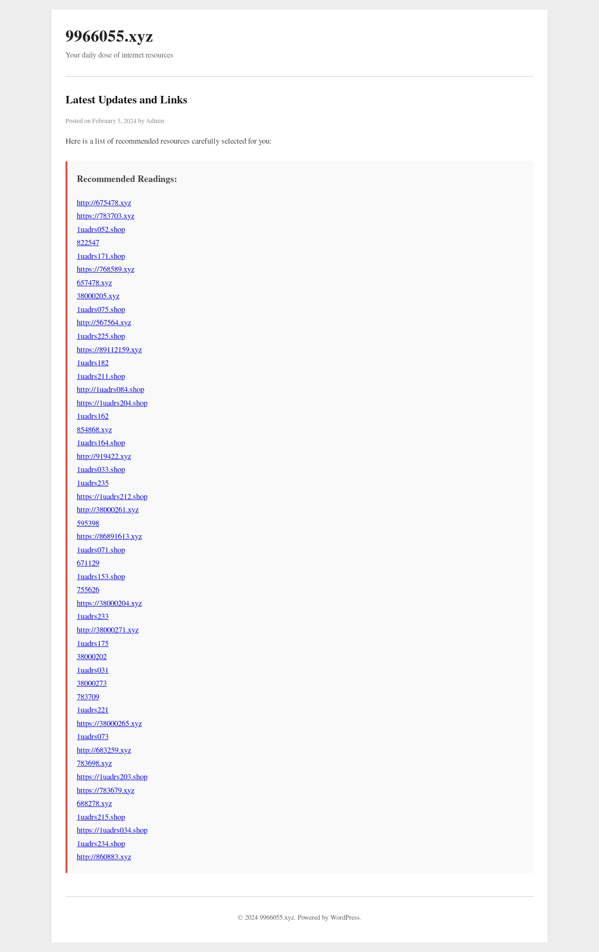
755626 (88, 589)
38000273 (92, 682)
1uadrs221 (93, 709)
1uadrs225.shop (101, 335)
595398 (88, 522)
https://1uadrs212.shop (112, 496)
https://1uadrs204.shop (112, 402)
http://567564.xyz (104, 322)
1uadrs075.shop (101, 309)
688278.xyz (94, 803)
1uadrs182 (93, 362)
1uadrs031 (93, 669)
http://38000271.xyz (108, 629)
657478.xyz (94, 282)
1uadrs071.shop (101, 549)
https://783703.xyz (105, 215)
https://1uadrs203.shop (112, 776)
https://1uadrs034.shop (112, 829)
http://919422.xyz (104, 456)
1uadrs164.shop (101, 442)
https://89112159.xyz (109, 349)
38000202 (92, 656)
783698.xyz (94, 762)
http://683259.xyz (104, 749)
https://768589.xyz (105, 268)
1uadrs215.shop (101, 816)
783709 (88, 696)
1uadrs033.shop (101, 469)
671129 (88, 562)
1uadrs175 (93, 643)
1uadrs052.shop (101, 229)
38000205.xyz (98, 295)
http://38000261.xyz (108, 509)
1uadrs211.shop (101, 376)
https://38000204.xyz (109, 602)
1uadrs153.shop (101, 576)
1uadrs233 (93, 615)
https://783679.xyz (105, 790)
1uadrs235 (93, 482)
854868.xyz (94, 429)
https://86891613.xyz (109, 536)
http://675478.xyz (104, 202)
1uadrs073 (93, 736)
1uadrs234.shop (101, 843)
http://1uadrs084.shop (110, 389)
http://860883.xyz (104, 856)
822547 (88, 242)
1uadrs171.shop (101, 255)
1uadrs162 (93, 415)
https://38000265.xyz (109, 723)
